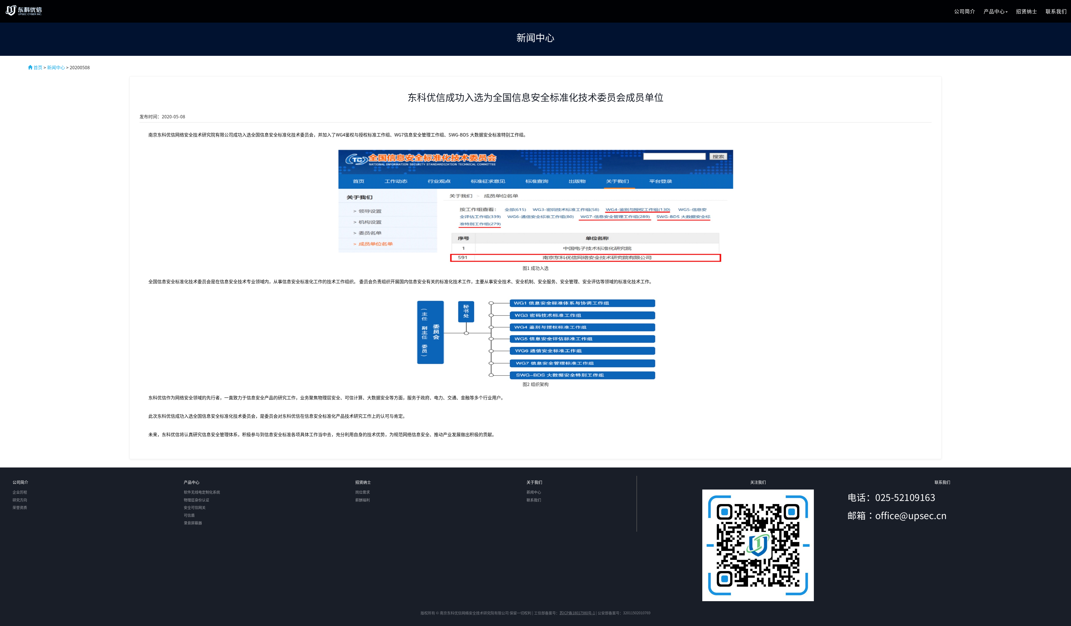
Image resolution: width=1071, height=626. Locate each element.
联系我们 (1056, 11)
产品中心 (994, 11)
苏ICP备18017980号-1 (577, 612)
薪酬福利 (362, 499)
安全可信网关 (195, 507)
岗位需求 (362, 492)
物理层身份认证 (196, 499)
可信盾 (189, 515)
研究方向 (20, 499)
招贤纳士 (1026, 11)
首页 (37, 67)
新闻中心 (56, 67)
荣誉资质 (20, 507)
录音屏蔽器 (193, 522)
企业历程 (20, 492)
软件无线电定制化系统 (202, 492)
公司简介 (964, 11)
